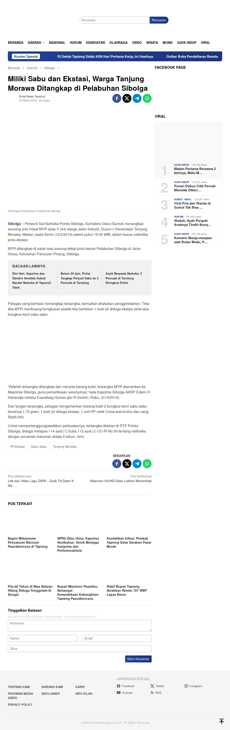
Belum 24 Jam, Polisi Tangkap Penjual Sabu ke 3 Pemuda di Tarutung (79, 278)
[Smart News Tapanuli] (41, 19)
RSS (158, 692)
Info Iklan (83, 693)
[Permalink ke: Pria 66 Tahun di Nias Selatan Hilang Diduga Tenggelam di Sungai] (30, 570)
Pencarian (159, 20)
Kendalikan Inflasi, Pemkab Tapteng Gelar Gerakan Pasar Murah (129, 542)
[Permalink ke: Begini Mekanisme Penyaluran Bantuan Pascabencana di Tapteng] (30, 522)
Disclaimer (51, 693)
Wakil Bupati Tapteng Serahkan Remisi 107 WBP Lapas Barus (127, 590)
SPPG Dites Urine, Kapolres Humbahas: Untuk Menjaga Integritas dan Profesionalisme (78, 544)
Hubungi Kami (52, 687)
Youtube (127, 692)
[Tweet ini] (126, 98)
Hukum (178, 216)
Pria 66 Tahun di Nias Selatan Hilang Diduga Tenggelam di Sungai (30, 590)
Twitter (159, 686)
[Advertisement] (80, 351)
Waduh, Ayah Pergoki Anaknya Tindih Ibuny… (193, 222)
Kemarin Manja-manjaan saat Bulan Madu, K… (193, 240)
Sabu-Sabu (39, 446)
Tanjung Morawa (65, 446)
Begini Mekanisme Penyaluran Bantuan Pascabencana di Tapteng (28, 542)
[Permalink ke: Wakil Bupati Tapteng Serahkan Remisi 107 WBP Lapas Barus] (129, 570)
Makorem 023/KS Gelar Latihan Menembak (121, 478)
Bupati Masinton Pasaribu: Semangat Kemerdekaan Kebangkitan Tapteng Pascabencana (78, 592)
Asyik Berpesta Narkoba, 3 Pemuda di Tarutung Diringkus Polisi (124, 278)
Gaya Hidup (181, 164)
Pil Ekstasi (17, 446)
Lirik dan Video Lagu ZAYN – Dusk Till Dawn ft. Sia (41, 481)
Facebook (128, 686)
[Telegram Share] (137, 98)
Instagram (195, 686)
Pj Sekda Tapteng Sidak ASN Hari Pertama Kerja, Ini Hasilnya (95, 56)
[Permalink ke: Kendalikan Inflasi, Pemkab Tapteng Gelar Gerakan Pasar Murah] (129, 522)
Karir (79, 687)
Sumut (178, 199)
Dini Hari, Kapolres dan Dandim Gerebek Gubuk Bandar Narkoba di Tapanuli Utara (31, 280)
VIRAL (188, 199)
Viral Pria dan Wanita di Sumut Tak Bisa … (192, 205)
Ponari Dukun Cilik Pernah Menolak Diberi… (195, 188)
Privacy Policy (20, 704)
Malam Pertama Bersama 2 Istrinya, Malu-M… (195, 171)
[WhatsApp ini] (147, 98)
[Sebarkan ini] (116, 98)
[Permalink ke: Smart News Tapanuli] (12, 97)
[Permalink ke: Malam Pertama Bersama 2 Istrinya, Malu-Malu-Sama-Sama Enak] (188, 140)
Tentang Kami (19, 687)
